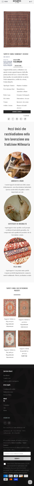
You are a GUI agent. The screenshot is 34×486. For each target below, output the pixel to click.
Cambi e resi (6, 378)
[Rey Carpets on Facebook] (5, 422)
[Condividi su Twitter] (8, 119)
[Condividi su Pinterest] (16, 119)
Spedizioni (6, 375)
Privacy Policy (7, 395)
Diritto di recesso (8, 392)
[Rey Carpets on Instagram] (9, 422)
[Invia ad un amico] (24, 119)
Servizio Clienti (7, 371)
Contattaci (4, 405)
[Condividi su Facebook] (12, 119)
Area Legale (6, 385)
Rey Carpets (11, 440)
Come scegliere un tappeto (11, 381)
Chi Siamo (4, 409)
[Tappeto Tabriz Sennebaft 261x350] (17, 29)
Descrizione (18, 65)
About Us (4, 400)
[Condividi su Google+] (20, 119)
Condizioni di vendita (9, 389)
